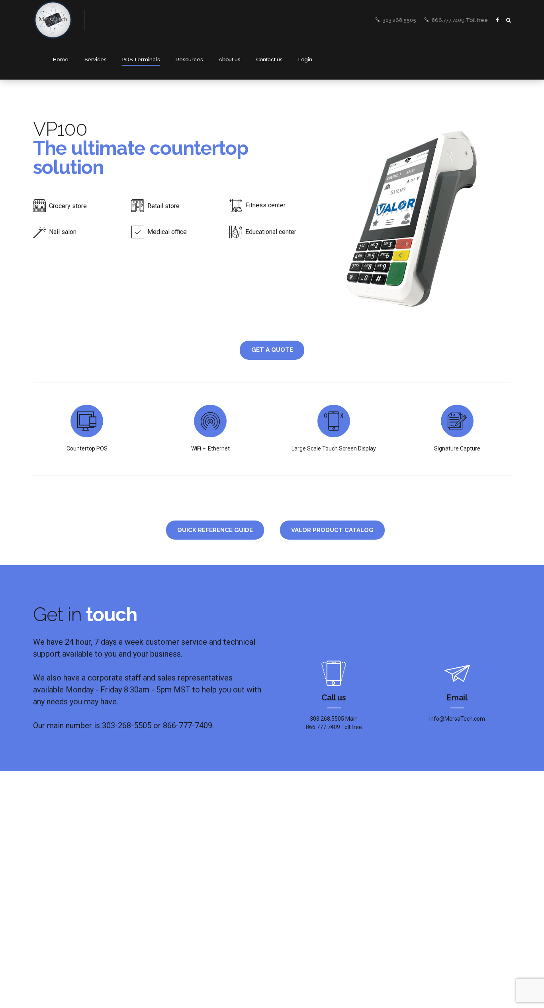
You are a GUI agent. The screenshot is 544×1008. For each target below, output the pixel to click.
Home (60, 59)
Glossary (199, 957)
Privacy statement (109, 957)
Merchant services (54, 852)
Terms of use (160, 957)
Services (95, 59)
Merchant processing (57, 863)
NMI (161, 852)
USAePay (167, 908)
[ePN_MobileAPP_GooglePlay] (314, 857)
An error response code (189, 884)
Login (305, 59)
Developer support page (190, 873)
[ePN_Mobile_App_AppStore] (314, 889)
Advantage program (56, 875)
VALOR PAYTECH (176, 919)
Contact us (269, 59)
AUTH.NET (168, 863)
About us (229, 59)
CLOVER (166, 896)
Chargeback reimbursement (65, 886)
